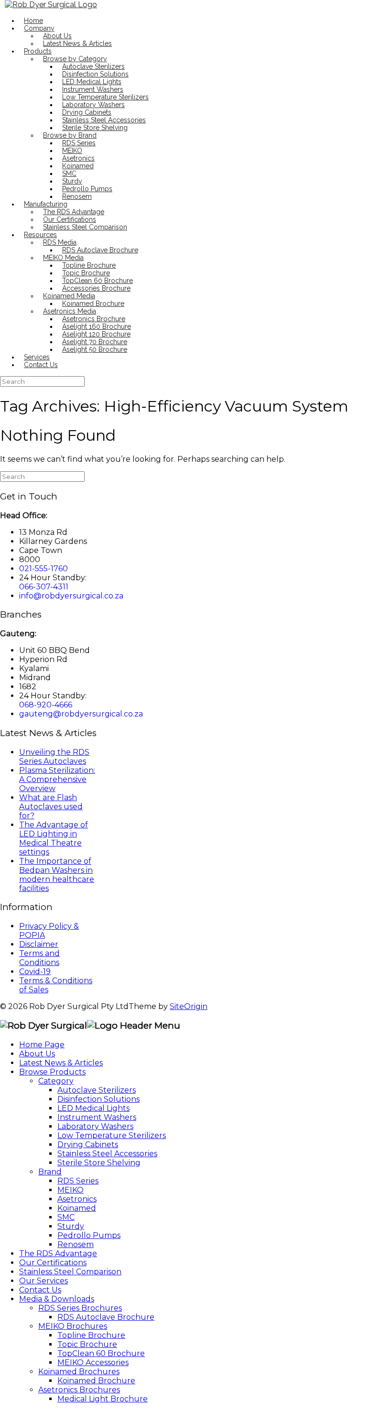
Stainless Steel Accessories (104, 120)
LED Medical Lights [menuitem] (93, 1108)
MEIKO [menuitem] (70, 1189)
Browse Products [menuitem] (52, 1071)
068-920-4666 (45, 704)
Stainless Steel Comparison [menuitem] (70, 1271)
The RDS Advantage (73, 212)
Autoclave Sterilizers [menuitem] (96, 1090)
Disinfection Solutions (95, 74)
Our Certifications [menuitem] (53, 1262)
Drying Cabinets (86, 112)
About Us (57, 36)
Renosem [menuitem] (75, 1244)
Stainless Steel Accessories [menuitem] (107, 1153)
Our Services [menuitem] (43, 1280)
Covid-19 (35, 971)
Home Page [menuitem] (42, 1044)
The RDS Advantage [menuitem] (58, 1253)
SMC (69, 173)
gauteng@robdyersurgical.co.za (81, 713)
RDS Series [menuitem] (77, 1180)
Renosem (77, 196)
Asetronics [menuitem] (77, 1199)
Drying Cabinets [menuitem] (87, 1144)
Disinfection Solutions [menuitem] (98, 1099)
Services (37, 357)
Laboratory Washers (93, 105)
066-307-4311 (43, 586)
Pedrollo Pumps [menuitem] (88, 1235)
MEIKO (72, 150)
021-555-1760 (43, 568)
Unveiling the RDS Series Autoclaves (54, 757)
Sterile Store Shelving (95, 127)
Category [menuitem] (56, 1080)
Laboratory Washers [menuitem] (95, 1126)
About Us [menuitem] (37, 1053)
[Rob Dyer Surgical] (51, 4)
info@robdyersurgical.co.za (71, 595)
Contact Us (41, 365)
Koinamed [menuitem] (76, 1208)
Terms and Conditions (39, 958)
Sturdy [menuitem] (70, 1226)
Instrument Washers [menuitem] (96, 1117)
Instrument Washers (92, 89)
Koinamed (78, 166)
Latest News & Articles (77, 43)
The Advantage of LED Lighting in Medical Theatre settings (53, 838)
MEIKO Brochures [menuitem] (72, 1326)
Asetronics (78, 158)
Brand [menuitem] (50, 1171)
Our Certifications (69, 219)
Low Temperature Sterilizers (105, 97)
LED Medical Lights (91, 82)
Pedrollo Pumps (87, 189)
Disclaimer (38, 944)
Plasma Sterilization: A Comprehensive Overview (57, 779)
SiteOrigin (188, 1006)
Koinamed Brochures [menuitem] (79, 1371)
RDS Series (79, 143)
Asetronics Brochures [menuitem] (79, 1389)
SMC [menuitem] (66, 1217)
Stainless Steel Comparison (85, 227)
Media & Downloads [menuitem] (56, 1298)
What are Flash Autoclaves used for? (51, 806)
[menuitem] (105, 1317)
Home (33, 20)
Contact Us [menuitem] (40, 1289)
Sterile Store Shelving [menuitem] (99, 1162)
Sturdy (72, 181)
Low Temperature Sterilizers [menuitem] (111, 1135)
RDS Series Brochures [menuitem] (80, 1308)
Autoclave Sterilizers (93, 66)
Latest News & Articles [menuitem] (61, 1062)
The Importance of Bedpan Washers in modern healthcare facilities (56, 875)
